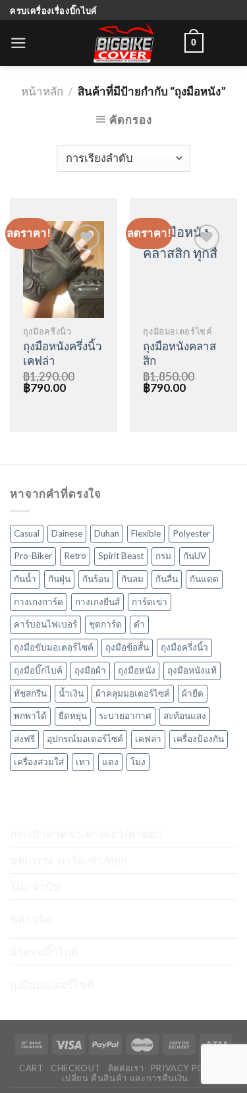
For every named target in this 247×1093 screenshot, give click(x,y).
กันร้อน (95, 578)
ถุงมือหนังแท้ (192, 670)
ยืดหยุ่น (73, 715)
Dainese (66, 533)
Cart (31, 1068)
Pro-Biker (33, 555)
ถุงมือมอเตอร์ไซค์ (52, 985)
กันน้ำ (25, 578)
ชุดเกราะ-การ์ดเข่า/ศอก (68, 860)
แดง (110, 762)
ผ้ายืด (193, 693)
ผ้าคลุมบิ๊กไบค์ (44, 952)
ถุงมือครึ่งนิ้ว (184, 647)
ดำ (139, 624)
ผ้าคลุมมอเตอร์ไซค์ (133, 693)
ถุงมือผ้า (90, 670)
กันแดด (204, 578)
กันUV (194, 555)
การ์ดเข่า (149, 602)
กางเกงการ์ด (38, 602)
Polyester (191, 533)
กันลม (132, 578)
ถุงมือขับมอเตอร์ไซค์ (54, 647)
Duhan (106, 533)
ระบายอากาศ (125, 715)
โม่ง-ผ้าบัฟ (35, 886)
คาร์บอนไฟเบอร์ (45, 624)
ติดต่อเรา (126, 1068)
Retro (75, 555)
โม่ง (138, 762)
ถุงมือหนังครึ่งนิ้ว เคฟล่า (62, 353)
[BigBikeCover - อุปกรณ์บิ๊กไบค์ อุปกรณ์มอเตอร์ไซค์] (124, 43)
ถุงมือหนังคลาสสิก (179, 353)
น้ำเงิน (71, 693)
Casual (27, 533)
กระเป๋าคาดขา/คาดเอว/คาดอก (86, 834)
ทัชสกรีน (30, 693)
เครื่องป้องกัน (198, 738)
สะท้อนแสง (184, 715)
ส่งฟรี (24, 738)
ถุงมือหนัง (136, 670)
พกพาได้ (30, 715)
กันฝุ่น (59, 578)
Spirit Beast (121, 555)
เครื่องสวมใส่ (39, 762)
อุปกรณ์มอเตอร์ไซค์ (85, 738)
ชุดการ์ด (105, 624)
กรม (163, 555)
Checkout (76, 1068)
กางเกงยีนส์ (97, 602)
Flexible (146, 533)
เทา (83, 762)
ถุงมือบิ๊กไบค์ (38, 670)
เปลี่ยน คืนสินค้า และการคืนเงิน (125, 1078)
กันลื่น (166, 578)
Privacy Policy (188, 1068)
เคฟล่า (148, 738)
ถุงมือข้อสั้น (127, 647)
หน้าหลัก (42, 91)
